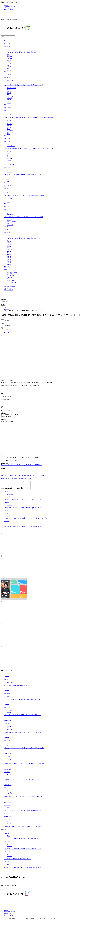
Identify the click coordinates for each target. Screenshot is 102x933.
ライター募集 (11, 275)
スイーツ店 (10, 132)
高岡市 (9, 242)
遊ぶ (5, 40)
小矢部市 (9, 249)
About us (6, 5)
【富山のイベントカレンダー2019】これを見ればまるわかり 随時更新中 (21, 465)
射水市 (9, 246)
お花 (8, 157)
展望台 (9, 99)
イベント (6, 162)
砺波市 (9, 251)
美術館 (9, 91)
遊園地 (9, 55)
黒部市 (9, 256)
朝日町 (9, 257)
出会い (9, 179)
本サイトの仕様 (8, 9)
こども (9, 60)
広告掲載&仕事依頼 (9, 6)
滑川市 (9, 252)
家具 (8, 155)
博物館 (9, 89)
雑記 (8, 278)
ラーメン (9, 124)
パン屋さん (10, 130)
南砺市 (9, 254)
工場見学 (9, 58)
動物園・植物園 (11, 88)
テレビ (9, 223)
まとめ (6, 203)
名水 (8, 129)
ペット (9, 63)
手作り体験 (10, 56)
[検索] (1, 303)
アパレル (9, 158)
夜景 (8, 101)
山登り (9, 66)
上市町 (9, 259)
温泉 (8, 68)
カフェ (9, 120)
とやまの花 (10, 96)
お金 (8, 202)
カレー (9, 125)
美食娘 (9, 127)
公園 (8, 61)
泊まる (9, 70)
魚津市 (9, 244)
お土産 (9, 151)
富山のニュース (11, 221)
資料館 (9, 93)
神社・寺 (9, 98)
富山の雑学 (10, 225)
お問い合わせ (7, 8)
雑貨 (8, 153)
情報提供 (9, 274)
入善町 (9, 262)
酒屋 (8, 134)
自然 (8, 65)
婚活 (8, 181)
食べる (6, 104)
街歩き (9, 103)
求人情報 (9, 198)
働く (5, 182)
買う (5, 135)
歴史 (8, 94)
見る (5, 71)
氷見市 (9, 247)
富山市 (9, 241)
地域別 (6, 226)
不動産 (9, 160)
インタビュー (11, 200)
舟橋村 (9, 264)
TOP (5, 307)
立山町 (9, 261)
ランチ (9, 122)
